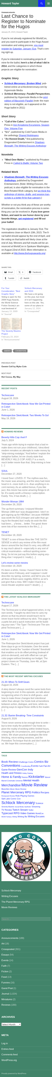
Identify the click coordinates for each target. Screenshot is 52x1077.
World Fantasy (6, 817)
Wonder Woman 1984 (12, 501)
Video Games (27, 813)
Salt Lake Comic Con (11, 798)
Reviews (5, 1005)
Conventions (20, 351)
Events (34, 766)
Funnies (5, 982)
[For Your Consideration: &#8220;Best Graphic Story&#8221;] (13, 301)
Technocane (7, 395)
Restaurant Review (8, 796)
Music (12, 789)
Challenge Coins (26, 762)
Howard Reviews (13, 431)
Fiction (4, 971)
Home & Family (11, 776)
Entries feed (7, 1049)
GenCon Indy (25, 769)
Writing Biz (22, 816)
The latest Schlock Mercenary (22, 597)
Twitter (31, 810)
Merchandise (11, 785)
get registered (26, 218)
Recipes (45, 792)
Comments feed (9, 1054)
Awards (7, 351)
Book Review (9, 761)
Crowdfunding (25, 766)
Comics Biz (41, 761)
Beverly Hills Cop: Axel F (14, 437)
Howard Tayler (10, 3)
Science (39, 803)
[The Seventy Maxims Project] (11, 323)
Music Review (20, 789)
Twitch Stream (20, 809)
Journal (5, 993)
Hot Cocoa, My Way (11, 375)
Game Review (8, 769)
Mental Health (31, 780)
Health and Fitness (11, 772)
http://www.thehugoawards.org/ (29, 253)
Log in (4, 1043)
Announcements (8, 12)
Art (2, 943)
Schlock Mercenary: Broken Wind (22, 83)
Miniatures (6, 999)
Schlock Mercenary (18, 803)
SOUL (4, 471)
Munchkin (5, 789)
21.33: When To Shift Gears (15, 682)
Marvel (47, 777)
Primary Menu (48, 3)
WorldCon (39, 813)
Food (4, 977)
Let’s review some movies (14, 563)
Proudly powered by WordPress (13, 1074)
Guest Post (7, 988)
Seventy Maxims (7, 807)
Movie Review (34, 784)
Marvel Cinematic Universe (12, 781)
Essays (5, 954)
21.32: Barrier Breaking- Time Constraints (22, 715)
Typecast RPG (10, 813)
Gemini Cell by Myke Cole (14, 365)
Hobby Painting (27, 773)
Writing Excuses (36, 816)
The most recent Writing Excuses (23, 676)
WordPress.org (9, 1060)
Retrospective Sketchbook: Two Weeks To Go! (25, 415)
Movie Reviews (9, 907)
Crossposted (7, 949)
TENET (5, 532)
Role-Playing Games (24, 796)
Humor (25, 777)
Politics (36, 792)
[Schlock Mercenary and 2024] (36, 300)
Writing (14, 817)
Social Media (19, 807)
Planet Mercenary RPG (16, 792)
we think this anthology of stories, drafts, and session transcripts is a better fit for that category (27, 194)
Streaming (36, 807)
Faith (41, 766)
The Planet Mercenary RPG (15, 902)
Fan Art (46, 766)
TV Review (6, 810)
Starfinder (27, 807)
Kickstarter (36, 777)
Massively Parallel (23, 101)
